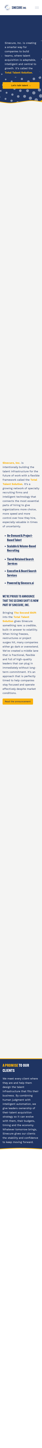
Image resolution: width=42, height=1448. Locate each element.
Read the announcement (18, 701)
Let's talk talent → (21, 85)
